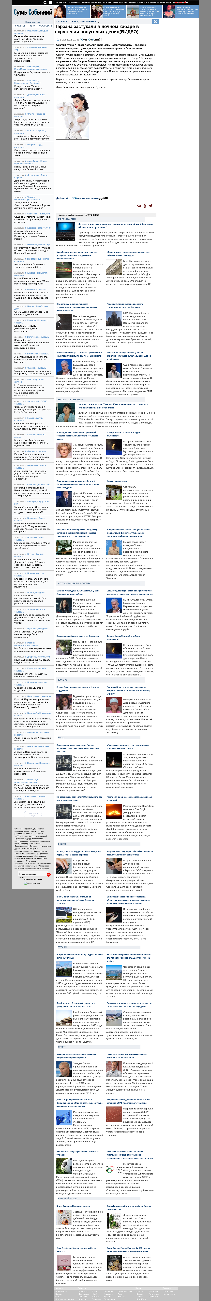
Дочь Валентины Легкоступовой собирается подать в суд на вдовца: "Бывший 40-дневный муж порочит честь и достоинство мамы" (32, 186)
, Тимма (41, 214)
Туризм (62, 947)
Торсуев (31, 197)
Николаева (32, 763)
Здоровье (107, 2)
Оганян (30, 114)
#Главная (20, 26)
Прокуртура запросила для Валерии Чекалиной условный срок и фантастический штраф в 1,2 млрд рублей (32, 491)
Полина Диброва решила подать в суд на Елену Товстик (32, 661)
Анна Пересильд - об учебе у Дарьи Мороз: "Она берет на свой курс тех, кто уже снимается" (30, 475)
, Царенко (41, 47)
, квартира (40, 95)
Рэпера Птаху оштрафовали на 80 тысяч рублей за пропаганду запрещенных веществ (31, 788)
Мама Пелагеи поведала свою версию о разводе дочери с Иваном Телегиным (187, 10)
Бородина (32, 518)
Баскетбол (154, 1291)
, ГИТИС (43, 401)
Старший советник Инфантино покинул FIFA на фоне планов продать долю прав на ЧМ (31, 510)
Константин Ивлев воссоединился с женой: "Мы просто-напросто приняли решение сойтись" (30, 599)
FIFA (29, 379)
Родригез (31, 145)
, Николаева (43, 746)
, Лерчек (41, 245)
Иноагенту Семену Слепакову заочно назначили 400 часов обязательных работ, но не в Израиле (129, 355)
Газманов (32, 47)
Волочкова (32, 337)
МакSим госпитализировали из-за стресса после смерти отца (32, 649)
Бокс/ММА (141, 1299)
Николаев (32, 746)
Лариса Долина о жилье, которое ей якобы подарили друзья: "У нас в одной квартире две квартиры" (32, 104)
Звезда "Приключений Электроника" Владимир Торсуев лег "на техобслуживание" (32, 205)
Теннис (139, 1297)
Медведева (33, 31)
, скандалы (35, 200)
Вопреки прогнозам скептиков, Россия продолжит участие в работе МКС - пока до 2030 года (78, 748)
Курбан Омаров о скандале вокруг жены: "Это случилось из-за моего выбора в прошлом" (32, 457)
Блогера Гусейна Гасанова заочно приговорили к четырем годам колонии (31, 443)
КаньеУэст (32, 81)
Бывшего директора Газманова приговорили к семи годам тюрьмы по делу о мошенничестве (31, 57)
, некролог (40, 131)
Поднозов (32, 682)
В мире (58, 1294)
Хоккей (139, 1294)
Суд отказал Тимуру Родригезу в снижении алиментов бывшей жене (32, 153)
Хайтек (62, 844)
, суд (39, 145)
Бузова (30, 306)
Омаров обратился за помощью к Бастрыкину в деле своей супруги (32, 372)
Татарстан (168, 1291)
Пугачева (32, 629)
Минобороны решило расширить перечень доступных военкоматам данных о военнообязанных (77, 255)
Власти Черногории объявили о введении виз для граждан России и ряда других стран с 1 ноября (129, 957)
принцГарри (33, 67)
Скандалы (85, 2)
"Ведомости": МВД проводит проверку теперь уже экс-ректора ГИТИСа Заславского (32, 409)
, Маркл (43, 161)
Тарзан (74, 21)
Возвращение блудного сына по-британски (78, 636)
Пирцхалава (33, 696)
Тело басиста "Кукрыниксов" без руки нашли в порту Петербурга (32, 137)
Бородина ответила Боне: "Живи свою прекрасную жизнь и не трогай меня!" (32, 545)
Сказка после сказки (117, 481)
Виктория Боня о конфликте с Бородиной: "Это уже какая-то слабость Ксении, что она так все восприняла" (32, 527)
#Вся (32, 26)
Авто (120, 1294)
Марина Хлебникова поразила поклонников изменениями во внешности (78, 10)
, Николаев (43, 763)
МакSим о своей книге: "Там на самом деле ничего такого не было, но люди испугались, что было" (31, 296)
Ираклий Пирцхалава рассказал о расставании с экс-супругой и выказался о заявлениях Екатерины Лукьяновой (31, 703)
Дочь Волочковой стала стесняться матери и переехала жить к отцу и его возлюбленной (149, 11)
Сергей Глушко (89, 21)
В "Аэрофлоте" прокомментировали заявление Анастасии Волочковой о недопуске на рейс (31, 344)
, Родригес (41, 320)
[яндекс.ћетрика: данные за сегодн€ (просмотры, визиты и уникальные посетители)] (32, 883)
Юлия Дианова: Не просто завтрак (73, 1206)
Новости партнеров (64, 1299)
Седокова (32, 214)
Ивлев (30, 593)
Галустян (32, 668)
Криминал (133, 2)
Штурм (30, 554)
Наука (61, 738)
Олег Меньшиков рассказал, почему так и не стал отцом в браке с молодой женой (113, 11)
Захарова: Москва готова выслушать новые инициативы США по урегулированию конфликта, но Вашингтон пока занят (128, 533)
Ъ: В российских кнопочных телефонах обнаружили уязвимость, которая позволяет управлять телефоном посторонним (128, 900)
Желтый (96, 1297)
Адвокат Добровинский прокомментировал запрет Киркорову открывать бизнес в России (30, 235)
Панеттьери (33, 259)
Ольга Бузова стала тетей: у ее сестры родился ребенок (31, 313)
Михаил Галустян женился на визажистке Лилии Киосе (30, 675)
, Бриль (43, 175)
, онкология (41, 273)
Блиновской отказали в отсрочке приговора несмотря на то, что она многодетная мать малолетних (32, 582)
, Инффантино (43, 502)
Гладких (31, 273)
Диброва (31, 657)
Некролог (143, 2)
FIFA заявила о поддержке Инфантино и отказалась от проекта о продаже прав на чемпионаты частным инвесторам (29, 390)
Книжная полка (164, 2)
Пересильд (32, 465)
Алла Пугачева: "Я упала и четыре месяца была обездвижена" (29, 634)
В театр (82, 1299)
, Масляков (44, 732)
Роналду (31, 320)
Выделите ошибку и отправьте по (79, 215)
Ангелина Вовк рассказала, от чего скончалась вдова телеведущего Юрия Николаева (31, 754)
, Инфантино (38, 379)
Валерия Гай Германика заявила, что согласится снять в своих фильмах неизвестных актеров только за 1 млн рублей (32, 722)
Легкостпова (33, 175)
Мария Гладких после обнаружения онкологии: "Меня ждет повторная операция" (31, 281)
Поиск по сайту (181, 2)
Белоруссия (169, 1294)
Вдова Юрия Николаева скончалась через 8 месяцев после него (30, 771)
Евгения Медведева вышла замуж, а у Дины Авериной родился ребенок (29, 39)
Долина (31, 95)
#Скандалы (45, 26)
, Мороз (42, 465)
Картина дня (60, 2)
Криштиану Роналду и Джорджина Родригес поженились (26, 328)
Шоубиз (63, 680)
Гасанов (31, 435)
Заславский (33, 401)
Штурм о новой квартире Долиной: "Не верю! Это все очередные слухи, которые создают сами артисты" (29, 563)
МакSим (31, 290)
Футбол (139, 1291)
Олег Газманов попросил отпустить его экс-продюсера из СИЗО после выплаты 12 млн (31, 426)
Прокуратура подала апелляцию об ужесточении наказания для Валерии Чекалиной (32, 250)
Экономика (83, 1294)
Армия (115, 2)
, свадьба (43, 31)
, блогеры (40, 435)
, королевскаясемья (37, 69)
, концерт (34, 645)
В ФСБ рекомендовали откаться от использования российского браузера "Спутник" (75, 900)
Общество (108, 1291)
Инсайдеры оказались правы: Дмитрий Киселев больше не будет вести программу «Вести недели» (78, 484)
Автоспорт (154, 1294)
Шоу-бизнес (96, 2)
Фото (57, 1297)
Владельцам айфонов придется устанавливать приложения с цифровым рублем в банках (77, 307)
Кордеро (31, 502)
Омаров (31, 368)
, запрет (41, 228)
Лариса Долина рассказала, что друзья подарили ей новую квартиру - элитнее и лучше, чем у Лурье (32, 619)
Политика (83, 1291)
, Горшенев (40, 114)
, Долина (39, 554)
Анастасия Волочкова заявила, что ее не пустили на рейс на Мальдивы (31, 359)
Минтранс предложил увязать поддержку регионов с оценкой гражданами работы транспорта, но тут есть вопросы (77, 533)
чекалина (32, 485)
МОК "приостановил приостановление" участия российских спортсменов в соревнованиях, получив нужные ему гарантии (130, 1154)
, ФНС (48, 228)
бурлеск (63, 21)
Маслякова (32, 732)
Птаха (30, 780)
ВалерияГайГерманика (38, 713)
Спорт (62, 1047)
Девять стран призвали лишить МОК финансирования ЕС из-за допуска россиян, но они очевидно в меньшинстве (80, 1103)
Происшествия (125, 1291)
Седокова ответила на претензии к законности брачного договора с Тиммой (32, 219)
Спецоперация (73, 2)
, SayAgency (35, 83)
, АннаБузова (41, 306)
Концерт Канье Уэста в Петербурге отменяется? (28, 87)
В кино (95, 1291)
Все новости (61, 1291)
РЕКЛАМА (38, 879)
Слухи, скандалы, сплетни (74, 583)
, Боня (41, 518)
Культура (152, 2)
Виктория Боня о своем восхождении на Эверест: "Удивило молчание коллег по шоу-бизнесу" (129, 690)
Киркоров (31, 228)
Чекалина (32, 245)
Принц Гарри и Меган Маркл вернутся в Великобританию (30, 168)
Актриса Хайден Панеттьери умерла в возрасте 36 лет (29, 265)
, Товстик (40, 657)
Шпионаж (123, 2)
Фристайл (153, 1297)
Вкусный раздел (68, 1199)
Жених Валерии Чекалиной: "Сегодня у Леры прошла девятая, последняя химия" (29, 804)
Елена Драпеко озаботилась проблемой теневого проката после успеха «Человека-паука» (78, 435)
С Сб (91, 39)
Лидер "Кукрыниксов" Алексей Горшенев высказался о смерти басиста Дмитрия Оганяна (31, 122)
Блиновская (33, 573)
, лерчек (41, 485)
